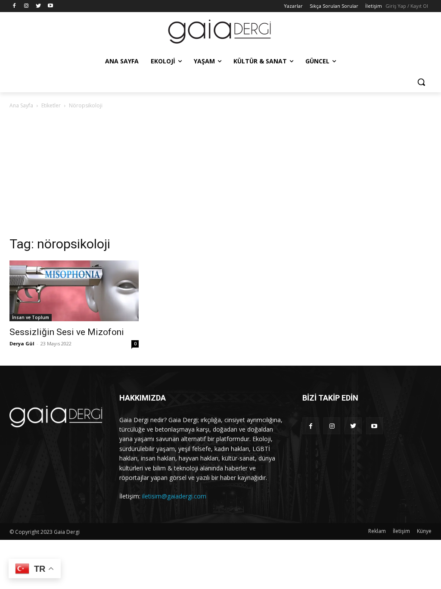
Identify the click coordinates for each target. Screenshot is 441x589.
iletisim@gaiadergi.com (174, 496)
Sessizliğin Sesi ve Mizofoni (66, 332)
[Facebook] (14, 6)
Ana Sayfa (21, 105)
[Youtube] (50, 6)
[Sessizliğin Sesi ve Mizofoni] (74, 290)
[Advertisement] (220, 175)
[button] (421, 82)
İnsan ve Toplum (30, 317)
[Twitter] (38, 6)
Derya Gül (21, 343)
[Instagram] (26, 6)
